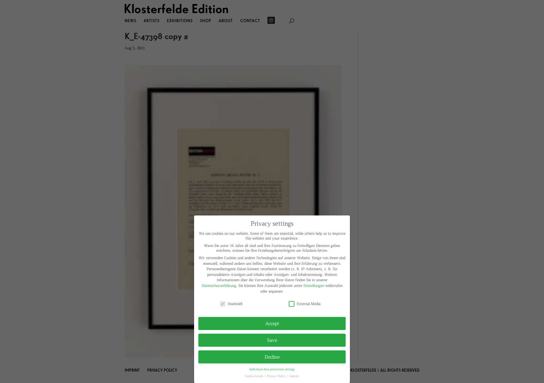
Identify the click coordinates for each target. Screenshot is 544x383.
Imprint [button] (294, 376)
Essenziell (235, 303)
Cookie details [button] (254, 376)
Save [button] (272, 340)
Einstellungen (313, 285)
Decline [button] (272, 357)
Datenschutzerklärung (219, 285)
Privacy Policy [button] (277, 376)
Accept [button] (272, 323)
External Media (308, 303)
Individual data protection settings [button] (272, 369)
